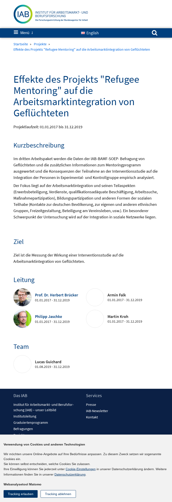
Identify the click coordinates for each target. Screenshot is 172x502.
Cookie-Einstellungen (81, 469)
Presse (91, 404)
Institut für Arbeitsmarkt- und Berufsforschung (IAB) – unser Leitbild (43, 407)
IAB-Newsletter (97, 411)
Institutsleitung (24, 416)
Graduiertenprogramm (30, 422)
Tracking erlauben (20, 494)
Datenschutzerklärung (70, 474)
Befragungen (23, 428)
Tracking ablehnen (58, 494)
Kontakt (92, 417)
